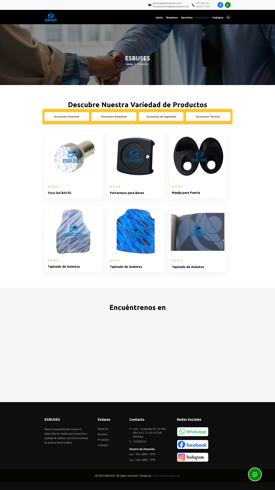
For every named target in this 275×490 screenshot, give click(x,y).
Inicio (159, 17)
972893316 (140, 441)
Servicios (187, 17)
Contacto (217, 17)
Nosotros (172, 17)
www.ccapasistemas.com (166, 475)
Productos (202, 17)
